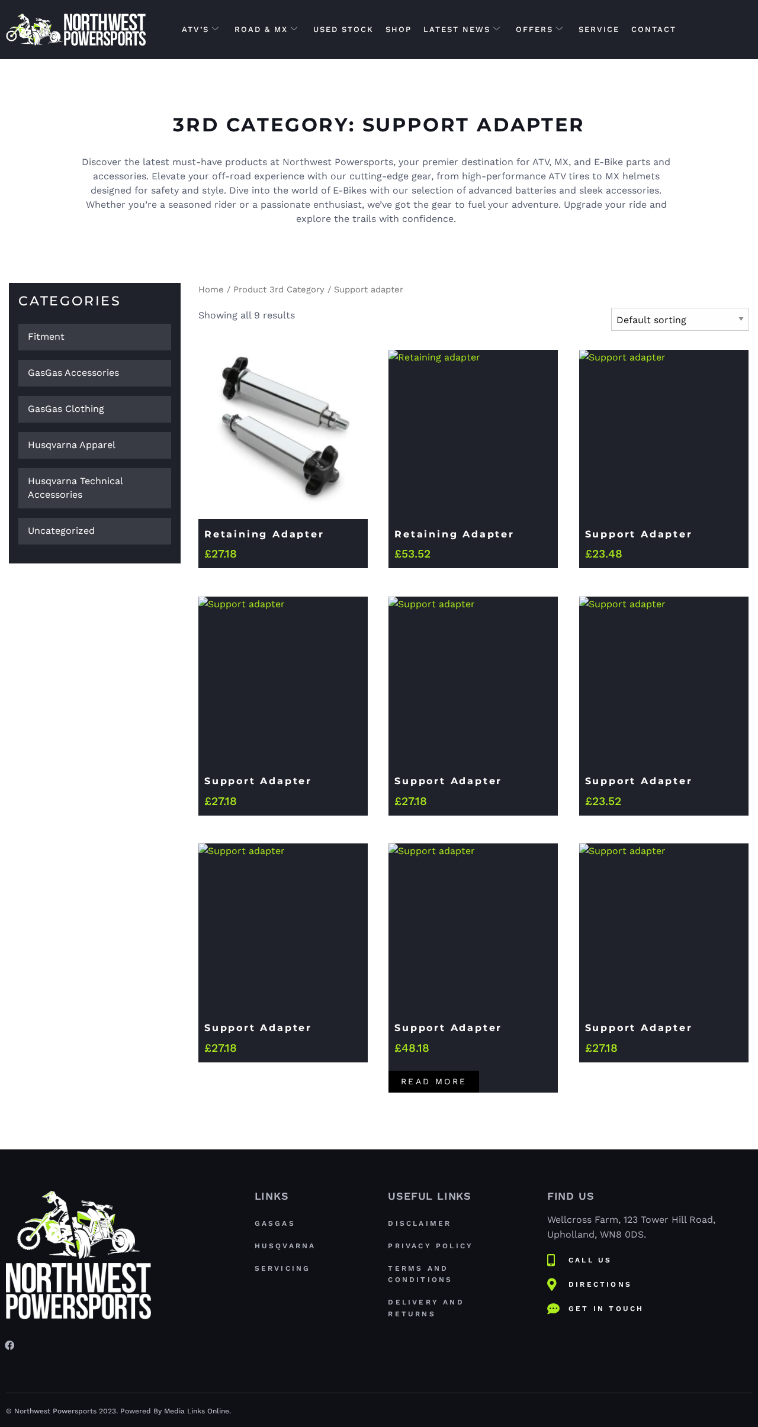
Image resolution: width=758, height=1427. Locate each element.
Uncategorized (61, 530)
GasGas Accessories (73, 372)
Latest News (456, 29)
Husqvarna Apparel (71, 444)
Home (211, 289)
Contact (653, 29)
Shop (399, 29)
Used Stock (343, 29)
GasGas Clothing (66, 408)
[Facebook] (9, 1344)
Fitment (46, 336)
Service (599, 29)
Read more (434, 1081)
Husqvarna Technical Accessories (75, 487)
